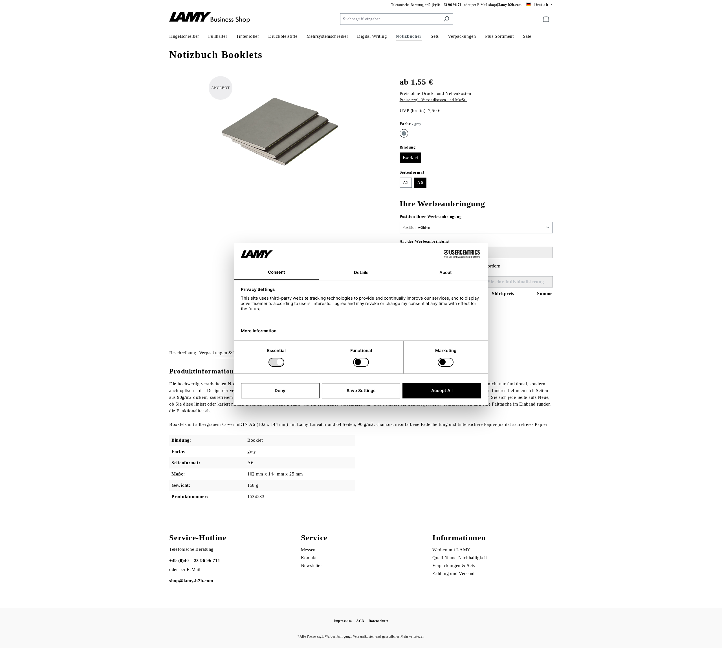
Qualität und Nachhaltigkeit (459, 557)
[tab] (182, 353)
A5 (406, 182)
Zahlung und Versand (453, 573)
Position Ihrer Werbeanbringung (431, 216)
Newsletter (311, 565)
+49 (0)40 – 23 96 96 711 (444, 5)
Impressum (343, 621)
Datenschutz (378, 621)
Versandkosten (364, 636)
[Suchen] (446, 19)
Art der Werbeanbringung (424, 241)
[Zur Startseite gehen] (211, 18)
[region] (279, 136)
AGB (360, 621)
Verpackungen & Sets (453, 565)
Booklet (410, 157)
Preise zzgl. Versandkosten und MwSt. (433, 100)
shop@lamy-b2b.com (505, 5)
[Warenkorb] (546, 19)
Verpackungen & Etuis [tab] (221, 352)
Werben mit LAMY (451, 549)
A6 (420, 182)
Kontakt (309, 557)
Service (314, 537)
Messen (308, 549)
